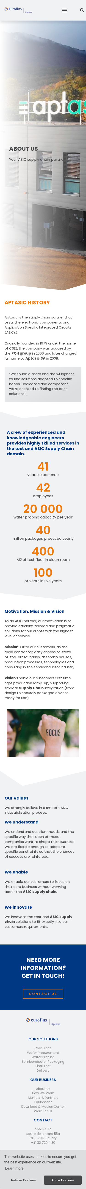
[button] (64, 10)
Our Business (43, 1079)
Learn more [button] (14, 1168)
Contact (43, 1120)
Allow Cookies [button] (62, 1180)
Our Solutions (43, 1039)
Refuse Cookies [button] (23, 1180)
